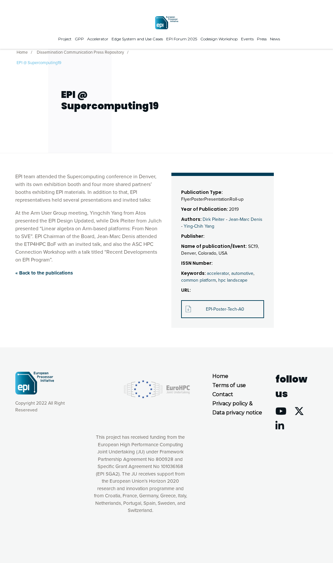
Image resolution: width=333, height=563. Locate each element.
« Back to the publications (44, 273)
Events (247, 38)
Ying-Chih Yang (199, 226)
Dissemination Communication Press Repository (80, 52)
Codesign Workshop (219, 38)
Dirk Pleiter (214, 219)
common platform (198, 280)
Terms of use (229, 385)
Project (65, 38)
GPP (79, 38)
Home (22, 52)
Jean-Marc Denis (245, 219)
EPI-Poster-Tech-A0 (225, 309)
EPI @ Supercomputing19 (39, 62)
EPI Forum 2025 (181, 38)
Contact (222, 394)
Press (262, 38)
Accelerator (97, 38)
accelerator (218, 273)
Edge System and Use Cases (137, 38)
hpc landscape (232, 280)
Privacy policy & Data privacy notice (237, 408)
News (275, 38)
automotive (242, 273)
